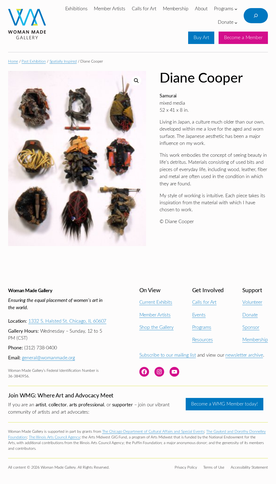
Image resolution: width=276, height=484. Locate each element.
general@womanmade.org (48, 358)
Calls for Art (204, 302)
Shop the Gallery (156, 327)
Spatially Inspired (63, 61)
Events (199, 315)
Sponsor (250, 327)
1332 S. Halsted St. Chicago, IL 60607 (67, 321)
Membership (255, 340)
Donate (250, 315)
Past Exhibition (34, 61)
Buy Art (201, 37)
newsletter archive (244, 355)
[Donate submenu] (235, 22)
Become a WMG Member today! (224, 404)
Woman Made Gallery (30, 290)
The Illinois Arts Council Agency (54, 437)
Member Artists (155, 315)
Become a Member (243, 37)
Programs (201, 327)
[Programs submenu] (235, 9)
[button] (136, 81)
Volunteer (252, 302)
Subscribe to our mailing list (167, 355)
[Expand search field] (256, 15)
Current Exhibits (155, 302)
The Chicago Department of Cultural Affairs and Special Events (153, 432)
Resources (202, 340)
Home (13, 61)
